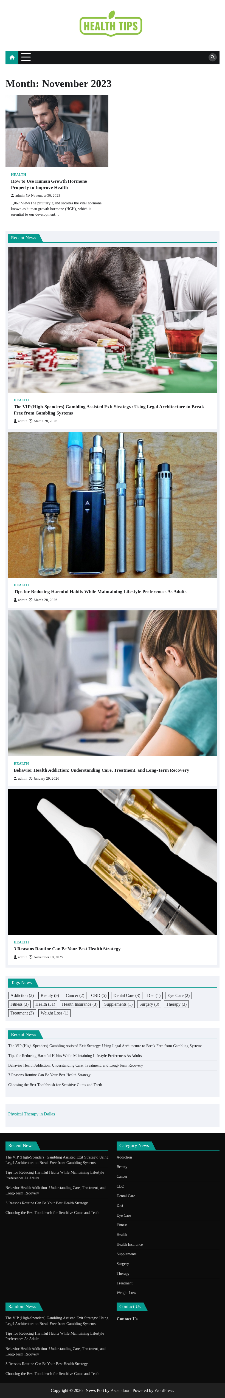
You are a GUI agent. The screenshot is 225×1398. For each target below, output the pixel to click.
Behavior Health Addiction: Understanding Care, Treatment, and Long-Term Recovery (101, 770)
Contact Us (127, 1319)
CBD (98, 995)
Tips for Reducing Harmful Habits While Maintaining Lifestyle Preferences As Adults (100, 591)
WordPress (163, 1390)
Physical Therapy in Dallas (31, 1114)
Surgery (149, 1004)
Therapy (176, 1004)
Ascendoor (120, 1390)
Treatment (22, 1013)
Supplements (118, 1004)
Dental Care (126, 995)
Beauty (50, 995)
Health (18, 175)
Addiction (22, 995)
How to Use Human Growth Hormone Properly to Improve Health (49, 184)
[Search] (213, 57)
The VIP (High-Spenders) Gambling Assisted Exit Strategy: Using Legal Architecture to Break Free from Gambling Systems (109, 410)
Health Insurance (79, 1004)
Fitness (19, 1004)
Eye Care (178, 995)
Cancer (75, 995)
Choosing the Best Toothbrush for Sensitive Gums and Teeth (55, 1085)
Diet (154, 995)
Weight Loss (54, 1013)
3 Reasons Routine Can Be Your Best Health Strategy (67, 948)
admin (20, 196)
